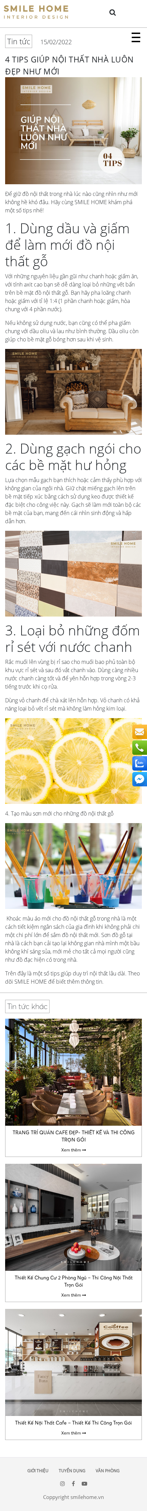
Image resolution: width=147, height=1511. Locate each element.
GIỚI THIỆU (38, 1471)
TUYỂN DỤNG (72, 1471)
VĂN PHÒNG (108, 1471)
